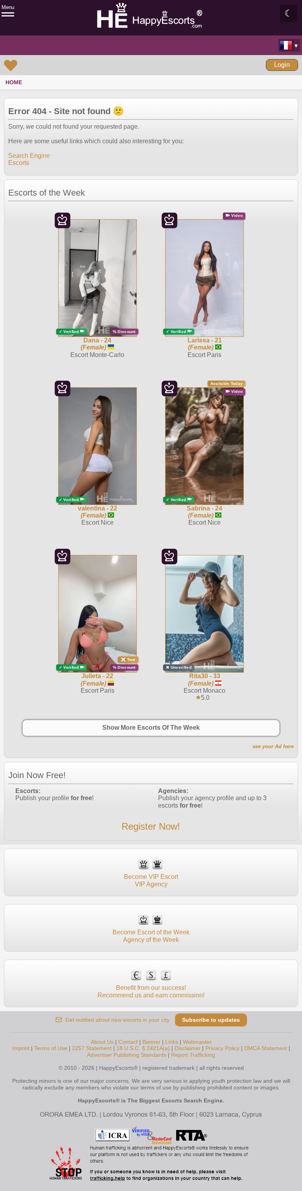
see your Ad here (273, 746)
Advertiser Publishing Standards (126, 1055)
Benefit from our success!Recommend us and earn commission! (151, 991)
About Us (102, 1042)
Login (282, 64)
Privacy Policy (222, 1048)
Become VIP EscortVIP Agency (151, 880)
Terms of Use (50, 1048)
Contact (128, 1042)
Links (171, 1042)
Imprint (20, 1048)
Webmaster (197, 1042)
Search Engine (29, 155)
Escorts (18, 162)
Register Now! (151, 826)
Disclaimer (188, 1048)
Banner (151, 1042)
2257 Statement (92, 1048)
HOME (14, 82)
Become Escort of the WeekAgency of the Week (151, 936)
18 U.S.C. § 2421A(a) (143, 1048)
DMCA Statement (265, 1048)
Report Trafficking (193, 1055)
